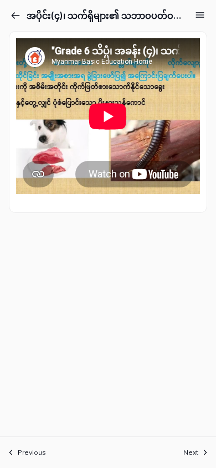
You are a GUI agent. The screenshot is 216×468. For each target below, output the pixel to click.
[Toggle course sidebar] (199, 15)
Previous (32, 452)
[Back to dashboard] (15, 15)
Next (190, 452)
